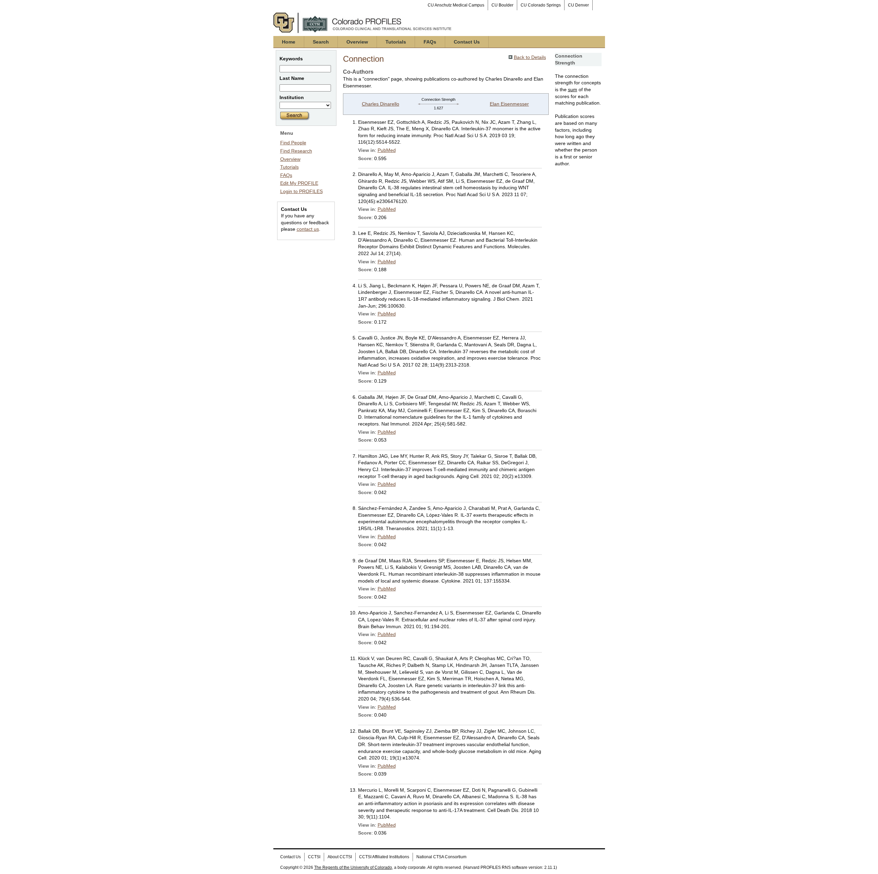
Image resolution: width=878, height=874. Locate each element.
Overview (357, 42)
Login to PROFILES (301, 191)
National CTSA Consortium (441, 856)
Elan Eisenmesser (509, 104)
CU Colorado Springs (541, 5)
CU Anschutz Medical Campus (456, 5)
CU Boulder (502, 5)
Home (288, 42)
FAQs (430, 42)
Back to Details (530, 57)
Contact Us (467, 42)
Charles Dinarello (380, 104)
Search (321, 42)
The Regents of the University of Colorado (353, 867)
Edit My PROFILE (299, 183)
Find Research (296, 151)
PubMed (387, 150)
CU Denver (578, 5)
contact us (308, 229)
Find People (293, 142)
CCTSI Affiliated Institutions (384, 856)
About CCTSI (340, 856)
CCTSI (314, 856)
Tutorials (395, 42)
